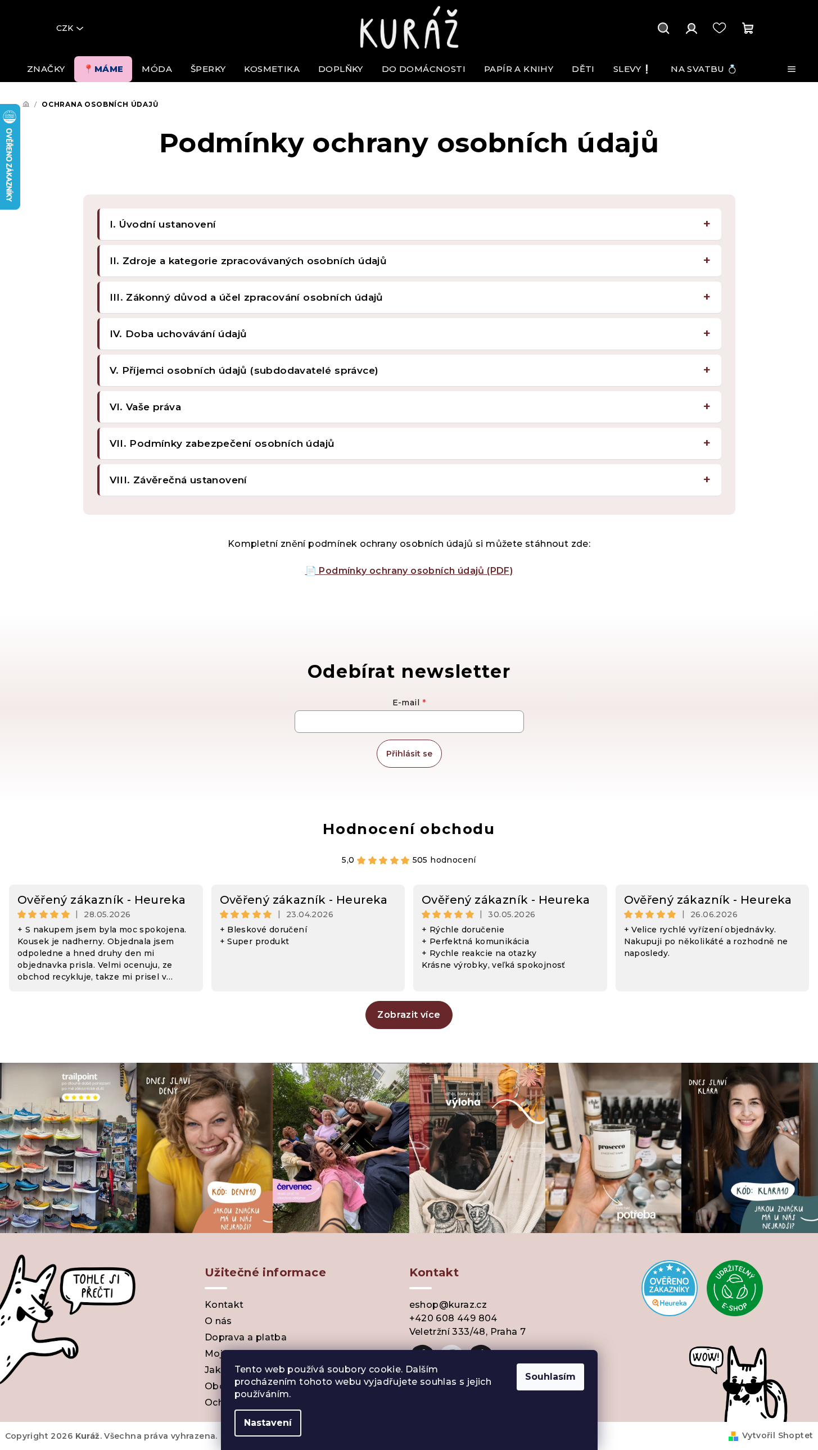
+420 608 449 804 (453, 1318)
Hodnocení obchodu (409, 829)
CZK (64, 28)
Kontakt (224, 1304)
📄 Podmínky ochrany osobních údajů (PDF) (409, 570)
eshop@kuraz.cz (448, 1304)
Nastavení (268, 1422)
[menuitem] (46, 69)
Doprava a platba (246, 1337)
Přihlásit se (409, 754)
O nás (218, 1321)
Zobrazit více (408, 1014)
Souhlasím (550, 1376)
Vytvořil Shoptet (777, 1435)
